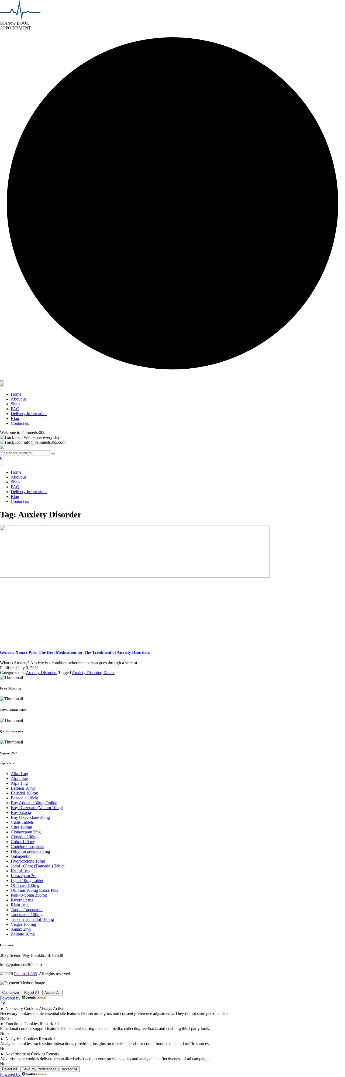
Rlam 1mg (20, 905)
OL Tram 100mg (25, 885)
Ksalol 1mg (20, 871)
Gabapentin (20, 856)
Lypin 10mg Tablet (27, 880)
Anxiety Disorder (86, 672)
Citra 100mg (21, 827)
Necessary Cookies (21, 1008)
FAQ (15, 408)
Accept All (52, 993)
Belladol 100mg (24, 793)
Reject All (31, 993)
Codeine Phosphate (27, 846)
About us (18, 399)
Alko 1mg (19, 773)
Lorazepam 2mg (25, 875)
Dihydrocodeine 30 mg (30, 851)
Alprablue (19, 778)
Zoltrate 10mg (23, 934)
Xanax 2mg (21, 929)
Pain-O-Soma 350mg (29, 895)
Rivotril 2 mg (22, 900)
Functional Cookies (22, 1023)
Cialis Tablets (22, 822)
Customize (10, 993)
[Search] (53, 454)
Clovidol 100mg (25, 836)
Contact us (20, 423)
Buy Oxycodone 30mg (30, 817)
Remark (46, 1023)
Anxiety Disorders (41, 672)
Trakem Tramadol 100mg (32, 919)
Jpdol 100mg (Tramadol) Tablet (37, 866)
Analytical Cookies (21, 1038)
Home (16, 394)
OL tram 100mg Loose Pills (34, 890)
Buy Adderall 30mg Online (34, 802)
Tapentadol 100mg (27, 914)
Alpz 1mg (19, 783)
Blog (15, 418)
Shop (15, 404)
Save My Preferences (39, 1069)
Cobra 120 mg (23, 841)
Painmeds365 (25, 973)
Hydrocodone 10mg (28, 861)
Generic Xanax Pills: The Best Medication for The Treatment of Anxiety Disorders (75, 652)
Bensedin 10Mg (24, 798)
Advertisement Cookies (25, 1054)
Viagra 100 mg (23, 924)
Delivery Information (29, 413)
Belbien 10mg (23, 788)
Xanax (109, 672)
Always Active (51, 1008)
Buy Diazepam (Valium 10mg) (37, 807)
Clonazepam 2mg (26, 832)
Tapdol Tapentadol (27, 909)
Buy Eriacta (21, 812)
